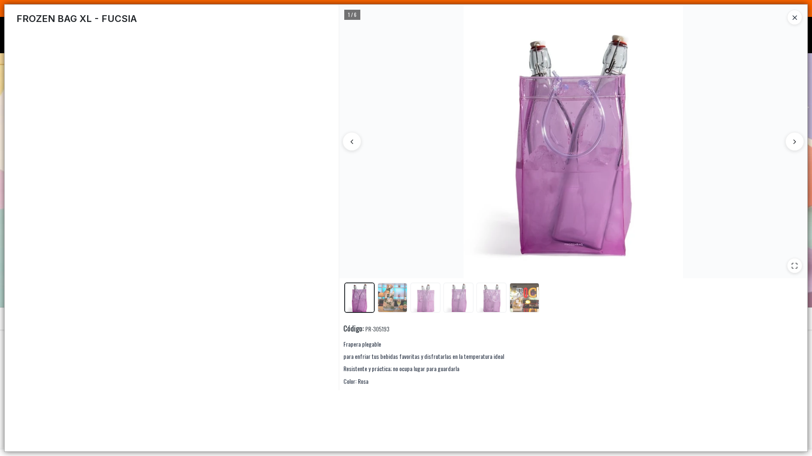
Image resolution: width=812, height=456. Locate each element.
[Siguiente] (794, 141)
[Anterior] (352, 141)
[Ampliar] (794, 265)
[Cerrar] (794, 17)
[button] (359, 297)
